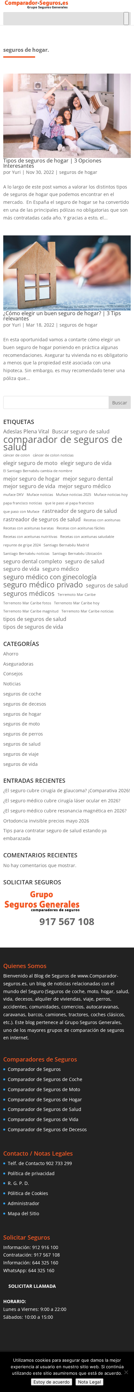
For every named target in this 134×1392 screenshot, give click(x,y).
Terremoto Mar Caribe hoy (77, 603)
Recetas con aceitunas (102, 520)
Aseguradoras (18, 664)
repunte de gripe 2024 (22, 545)
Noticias (12, 684)
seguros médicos (29, 594)
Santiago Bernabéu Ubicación (77, 553)
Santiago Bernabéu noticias (26, 553)
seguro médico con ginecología (50, 577)
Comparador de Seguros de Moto (44, 1089)
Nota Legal (89, 1382)
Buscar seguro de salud (81, 431)
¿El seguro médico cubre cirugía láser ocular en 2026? (61, 800)
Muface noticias (40, 494)
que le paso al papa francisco (69, 503)
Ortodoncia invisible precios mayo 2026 (46, 821)
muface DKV (13, 494)
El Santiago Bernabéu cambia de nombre (37, 471)
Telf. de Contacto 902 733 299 (40, 1163)
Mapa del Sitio (23, 1213)
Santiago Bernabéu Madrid (66, 545)
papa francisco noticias (22, 503)
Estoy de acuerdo (52, 1382)
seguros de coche (22, 694)
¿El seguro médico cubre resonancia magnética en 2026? (65, 811)
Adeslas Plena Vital (26, 431)
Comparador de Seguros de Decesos (47, 1129)
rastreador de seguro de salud (79, 510)
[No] (126, 1372)
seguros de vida (20, 764)
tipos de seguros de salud (34, 619)
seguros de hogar (78, 172)
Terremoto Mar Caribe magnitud (31, 611)
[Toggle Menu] (126, 18)
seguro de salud (84, 561)
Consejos (13, 673)
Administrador (23, 1203)
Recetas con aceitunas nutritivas (30, 536)
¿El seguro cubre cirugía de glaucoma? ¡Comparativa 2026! (66, 790)
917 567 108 (47, 1255)
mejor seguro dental (88, 478)
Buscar (119, 403)
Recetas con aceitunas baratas (28, 528)
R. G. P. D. (18, 1183)
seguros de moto (21, 724)
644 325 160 (45, 1262)
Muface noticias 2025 (73, 494)
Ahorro (10, 654)
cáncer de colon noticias (53, 455)
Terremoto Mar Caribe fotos (27, 603)
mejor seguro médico (84, 486)
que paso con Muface (21, 511)
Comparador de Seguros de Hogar (45, 1099)
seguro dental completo (32, 561)
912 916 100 (45, 1247)
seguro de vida (21, 568)
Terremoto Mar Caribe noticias (87, 611)
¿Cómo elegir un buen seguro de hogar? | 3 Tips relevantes (62, 316)
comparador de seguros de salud (62, 443)
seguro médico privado (43, 585)
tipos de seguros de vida (33, 626)
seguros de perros (23, 734)
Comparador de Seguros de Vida (43, 1119)
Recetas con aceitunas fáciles (81, 528)
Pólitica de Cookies (28, 1193)
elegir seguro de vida (86, 463)
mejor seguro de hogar (31, 478)
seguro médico (60, 568)
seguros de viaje (21, 754)
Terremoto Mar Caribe (77, 594)
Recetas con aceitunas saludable (87, 536)
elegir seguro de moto (30, 463)
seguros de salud (107, 585)
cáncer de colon (16, 455)
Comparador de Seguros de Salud (44, 1109)
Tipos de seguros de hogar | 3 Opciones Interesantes (52, 163)
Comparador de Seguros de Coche (45, 1079)
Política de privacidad (31, 1173)
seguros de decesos (24, 704)
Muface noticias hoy (111, 494)
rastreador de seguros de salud (42, 519)
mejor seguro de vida (29, 486)
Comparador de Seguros (34, 1069)
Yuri (16, 172)
